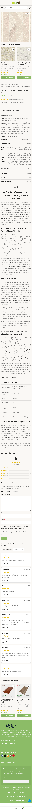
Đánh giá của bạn (6, 491)
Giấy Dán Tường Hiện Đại (15, 125)
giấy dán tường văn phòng (20, 358)
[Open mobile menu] (1, 7)
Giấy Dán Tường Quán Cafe (19, 131)
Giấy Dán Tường (5, 67)
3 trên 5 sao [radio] (16, 491)
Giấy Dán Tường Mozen (23, 86)
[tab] (16, 187)
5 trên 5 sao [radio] (18, 491)
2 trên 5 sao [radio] (14, 491)
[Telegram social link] (17, 136)
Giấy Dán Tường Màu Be (14, 127)
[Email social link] (11, 136)
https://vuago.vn (5, 437)
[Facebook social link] (7, 136)
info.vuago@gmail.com (10, 762)
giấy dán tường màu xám (24, 300)
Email (3, 520)
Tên (2, 513)
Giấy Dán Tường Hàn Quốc (8, 86)
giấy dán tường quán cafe (19, 360)
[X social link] (9, 136)
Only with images (7, 549)
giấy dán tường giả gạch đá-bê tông (16, 266)
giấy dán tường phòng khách (20, 348)
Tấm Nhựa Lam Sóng (6, 705)
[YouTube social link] (13, 755)
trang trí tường (24, 214)
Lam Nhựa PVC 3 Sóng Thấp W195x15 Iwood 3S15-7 (23, 701)
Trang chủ (4, 84)
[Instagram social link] (11, 755)
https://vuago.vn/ (16, 789)
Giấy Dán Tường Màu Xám (19, 159)
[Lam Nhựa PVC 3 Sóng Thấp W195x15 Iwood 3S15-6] (8, 691)
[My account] (30, 7)
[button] (8, 77)
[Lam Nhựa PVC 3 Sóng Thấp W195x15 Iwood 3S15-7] (24, 691)
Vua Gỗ (11, 752)
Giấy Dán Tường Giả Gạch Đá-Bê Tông (14, 123)
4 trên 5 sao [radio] (17, 491)
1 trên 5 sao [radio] (13, 491)
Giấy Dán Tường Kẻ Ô (13, 157)
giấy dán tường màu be (9, 300)
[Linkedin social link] (15, 136)
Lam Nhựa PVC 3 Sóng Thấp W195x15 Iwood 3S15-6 (7, 701)
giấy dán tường (5, 429)
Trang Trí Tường (18, 133)
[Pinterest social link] (13, 136)
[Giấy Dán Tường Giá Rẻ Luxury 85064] (24, 54)
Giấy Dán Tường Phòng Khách (15, 129)
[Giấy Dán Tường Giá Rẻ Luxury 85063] (8, 54)
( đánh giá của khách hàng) (16, 99)
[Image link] (11, 725)
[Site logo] (16, 2)
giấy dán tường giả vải (7, 262)
